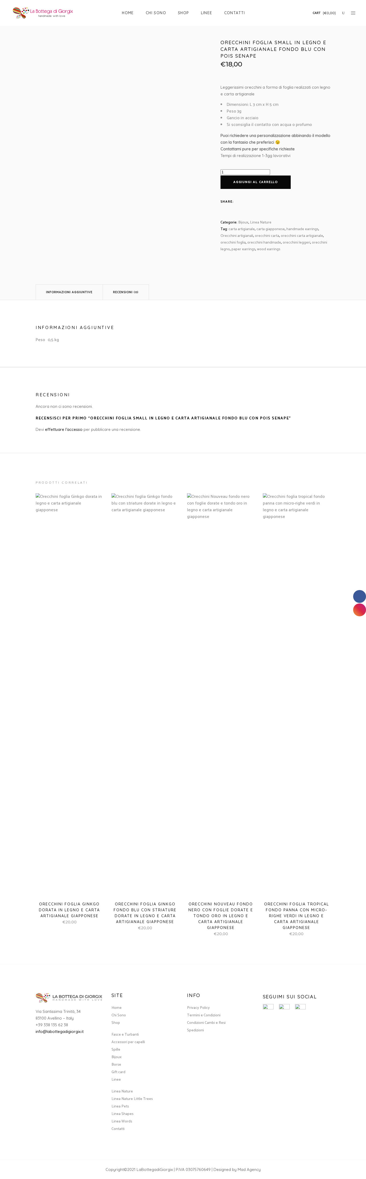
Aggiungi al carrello (255, 182)
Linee (116, 1080)
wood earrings (268, 249)
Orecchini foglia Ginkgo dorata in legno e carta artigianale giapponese (69, 910)
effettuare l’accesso (64, 429)
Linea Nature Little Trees (132, 1099)
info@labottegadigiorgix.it (60, 1031)
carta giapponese (270, 229)
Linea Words (121, 1121)
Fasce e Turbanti (125, 1035)
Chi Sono (118, 1015)
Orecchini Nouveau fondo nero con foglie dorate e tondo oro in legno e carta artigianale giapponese (220, 916)
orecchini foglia (233, 243)
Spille (115, 1050)
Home (116, 1008)
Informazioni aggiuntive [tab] (69, 292)
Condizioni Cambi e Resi (206, 1023)
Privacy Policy (198, 1008)
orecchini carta (267, 236)
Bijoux (243, 222)
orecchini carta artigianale (302, 236)
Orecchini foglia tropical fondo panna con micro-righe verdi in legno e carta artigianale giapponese (296, 916)
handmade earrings (302, 229)
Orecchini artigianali (237, 236)
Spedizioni (195, 1030)
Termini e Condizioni (204, 1015)
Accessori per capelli (128, 1042)
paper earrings (243, 249)
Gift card (118, 1072)
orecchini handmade (264, 243)
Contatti (118, 1129)
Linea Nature (260, 222)
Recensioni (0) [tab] (126, 292)
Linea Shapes (122, 1114)
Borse (116, 1065)
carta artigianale (242, 229)
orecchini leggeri (296, 243)
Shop (115, 1023)
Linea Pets (120, 1106)
